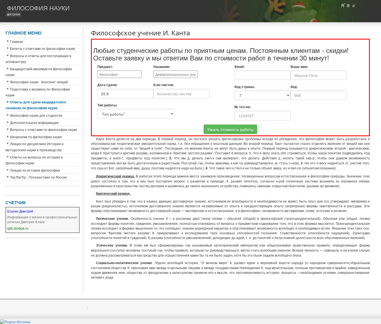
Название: (161, 66)
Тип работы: (107, 105)
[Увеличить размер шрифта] (343, 5)
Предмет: (105, 66)
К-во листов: (163, 84)
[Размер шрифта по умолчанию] (348, 5)
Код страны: (245, 86)
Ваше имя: (299, 66)
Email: (240, 66)
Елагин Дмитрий (20, 211)
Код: (294, 86)
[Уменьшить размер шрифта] (353, 5)
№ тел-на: (243, 106)
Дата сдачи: (107, 84)
